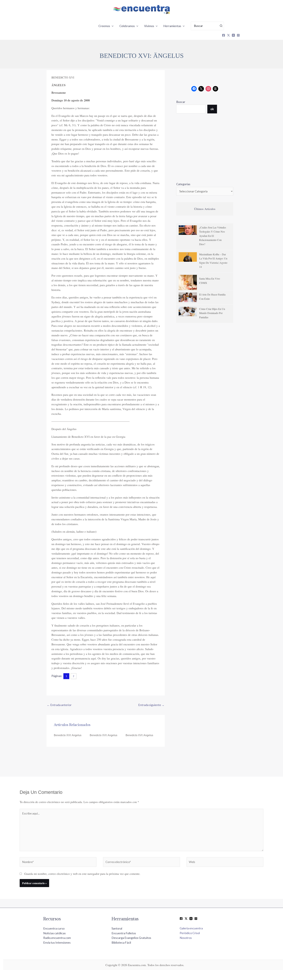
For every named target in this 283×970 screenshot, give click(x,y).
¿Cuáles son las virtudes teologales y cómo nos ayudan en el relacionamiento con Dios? (212, 236)
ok (212, 109)
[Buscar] (221, 26)
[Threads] (233, 35)
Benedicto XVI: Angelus (67, 735)
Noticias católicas (54, 933)
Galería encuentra (191, 928)
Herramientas (172, 26)
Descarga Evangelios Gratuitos (131, 938)
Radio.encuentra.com (57, 938)
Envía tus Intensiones (57, 942)
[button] (111, 25)
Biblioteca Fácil (121, 942)
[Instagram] (238, 35)
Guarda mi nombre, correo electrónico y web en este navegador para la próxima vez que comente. (82, 874)
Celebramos (127, 26)
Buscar (180, 102)
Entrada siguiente (151, 705)
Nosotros (186, 938)
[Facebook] (223, 35)
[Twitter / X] (186, 918)
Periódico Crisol (190, 933)
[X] (228, 35)
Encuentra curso (54, 928)
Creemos (104, 26)
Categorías (183, 184)
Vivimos (149, 26)
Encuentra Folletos (124, 933)
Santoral (117, 928)
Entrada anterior (59, 705)
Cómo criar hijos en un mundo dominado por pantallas (212, 313)
